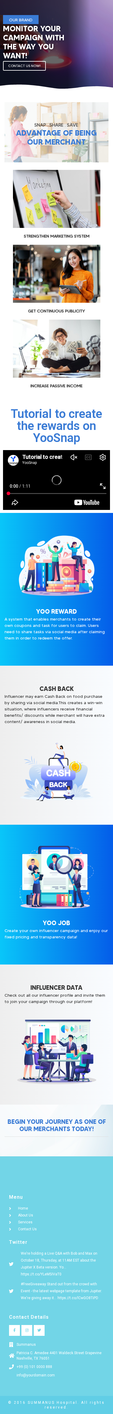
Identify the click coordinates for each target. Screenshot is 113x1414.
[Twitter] (39, 1330)
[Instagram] (26, 1330)
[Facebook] (14, 1330)
